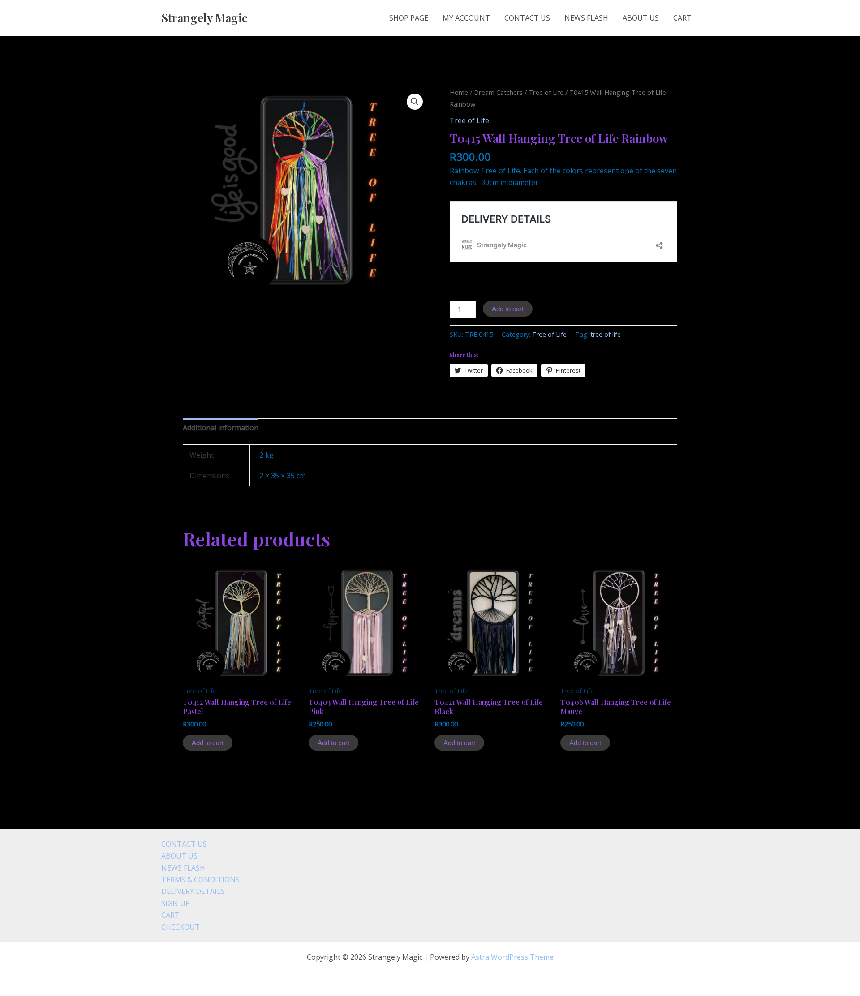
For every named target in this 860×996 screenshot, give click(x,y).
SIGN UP (175, 903)
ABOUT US (641, 18)
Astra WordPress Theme (512, 957)
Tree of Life (546, 92)
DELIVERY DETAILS (193, 891)
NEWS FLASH (586, 18)
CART (682, 18)
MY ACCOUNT (466, 18)
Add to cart (508, 309)
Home (459, 92)
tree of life (605, 334)
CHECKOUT (180, 927)
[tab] (220, 427)
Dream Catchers (498, 92)
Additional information (220, 428)
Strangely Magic (204, 18)
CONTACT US (527, 18)
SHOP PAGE (408, 18)
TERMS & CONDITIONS (200, 879)
